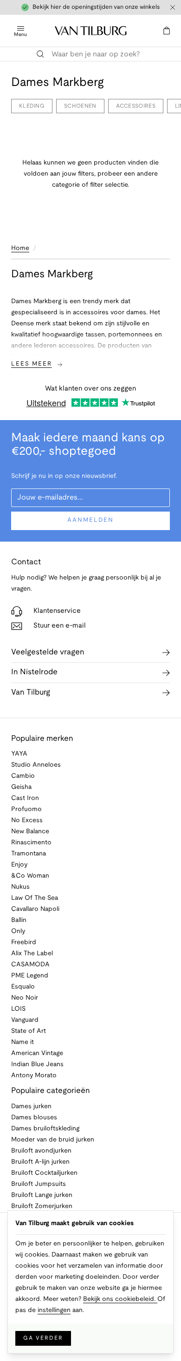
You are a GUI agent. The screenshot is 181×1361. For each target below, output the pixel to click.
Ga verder (43, 1338)
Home (20, 248)
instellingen (54, 1310)
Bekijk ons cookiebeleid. (120, 1299)
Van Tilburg (30, 692)
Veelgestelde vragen (47, 652)
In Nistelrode (34, 672)
